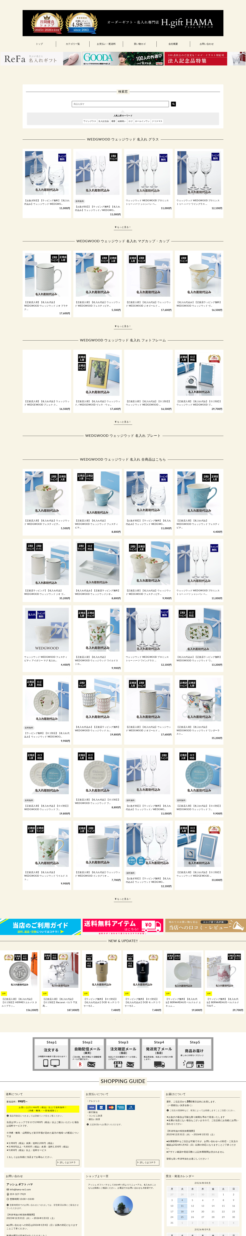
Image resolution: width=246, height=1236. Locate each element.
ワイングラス (90, 121)
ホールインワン (142, 121)
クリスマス (157, 121)
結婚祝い (122, 121)
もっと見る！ (123, 227)
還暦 (113, 121)
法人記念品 (103, 121)
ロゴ (131, 121)
